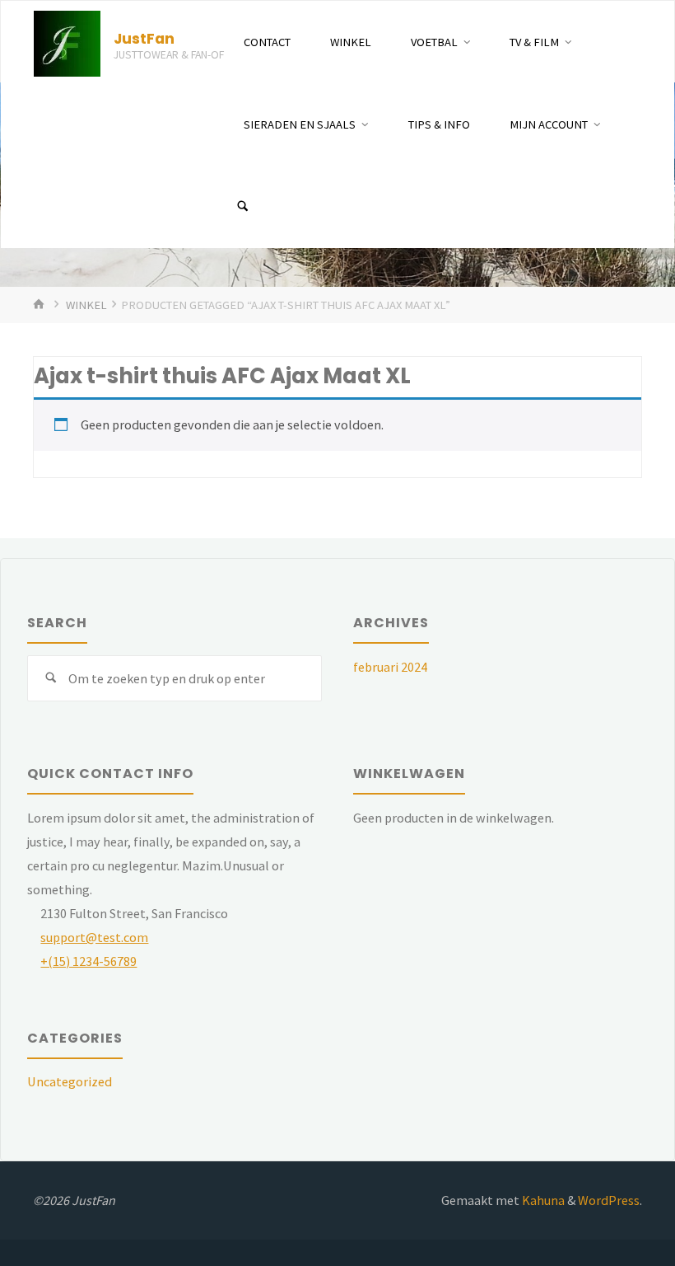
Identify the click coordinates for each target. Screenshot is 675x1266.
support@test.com (94, 937)
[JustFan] (67, 42)
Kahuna (542, 1200)
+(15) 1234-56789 (88, 961)
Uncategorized (69, 1081)
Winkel (86, 305)
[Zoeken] (243, 207)
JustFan (144, 38)
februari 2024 (390, 667)
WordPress (609, 1200)
